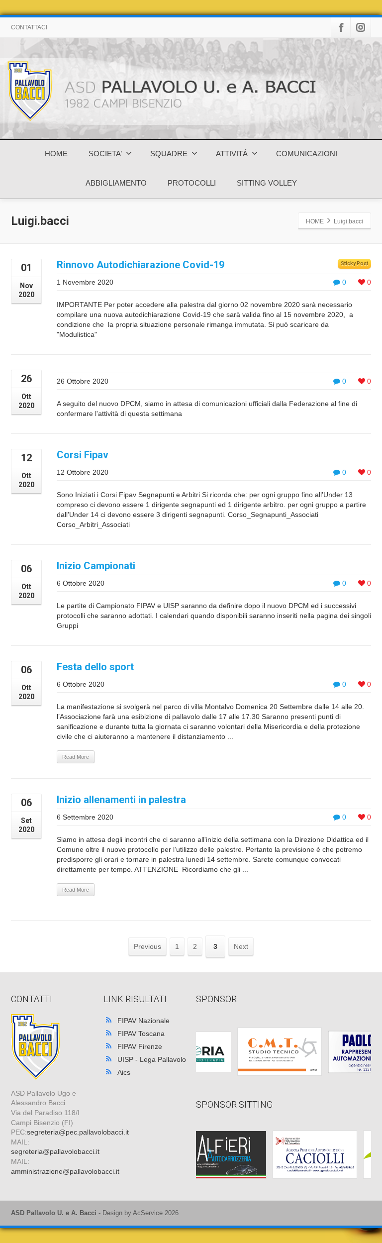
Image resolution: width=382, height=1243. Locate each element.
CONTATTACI (29, 27)
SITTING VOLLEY (267, 183)
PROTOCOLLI (192, 183)
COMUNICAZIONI (306, 153)
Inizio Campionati (96, 566)
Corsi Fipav (82, 455)
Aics (123, 1072)
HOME (56, 153)
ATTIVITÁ (232, 153)
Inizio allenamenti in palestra (121, 800)
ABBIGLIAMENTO (116, 183)
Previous (147, 946)
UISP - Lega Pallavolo (151, 1059)
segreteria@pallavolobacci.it (55, 1151)
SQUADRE (169, 153)
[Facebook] (341, 27)
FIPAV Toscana (141, 1033)
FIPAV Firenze (139, 1046)
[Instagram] (361, 27)
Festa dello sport (95, 667)
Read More (75, 757)
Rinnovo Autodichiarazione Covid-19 (140, 265)
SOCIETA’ (105, 153)
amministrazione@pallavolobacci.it (65, 1171)
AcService (148, 1213)
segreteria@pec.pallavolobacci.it (78, 1132)
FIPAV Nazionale (143, 1021)
